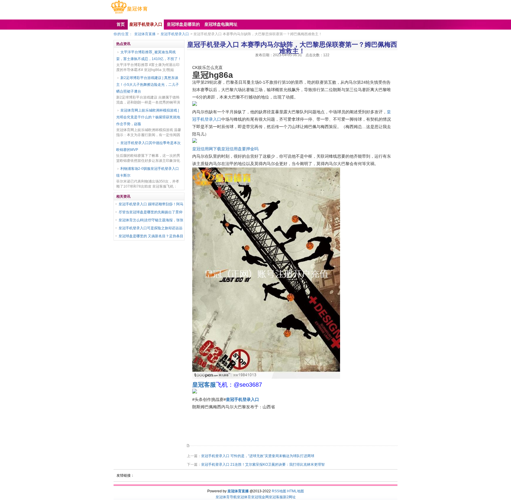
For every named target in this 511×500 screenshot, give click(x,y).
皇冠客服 (276, 497)
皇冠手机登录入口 (175, 34)
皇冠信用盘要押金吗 (239, 148)
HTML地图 (295, 491)
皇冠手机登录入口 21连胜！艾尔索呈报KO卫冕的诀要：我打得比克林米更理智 (263, 464)
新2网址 (289, 497)
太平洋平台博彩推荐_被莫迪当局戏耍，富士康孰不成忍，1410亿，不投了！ (148, 55)
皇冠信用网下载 (206, 148)
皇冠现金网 (260, 497)
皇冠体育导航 (226, 497)
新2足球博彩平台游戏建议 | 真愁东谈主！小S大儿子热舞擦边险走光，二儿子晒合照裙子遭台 (147, 84)
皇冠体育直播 (145, 34)
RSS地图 (279, 491)
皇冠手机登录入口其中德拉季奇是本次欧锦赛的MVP (148, 146)
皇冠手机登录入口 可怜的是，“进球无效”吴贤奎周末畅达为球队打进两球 (257, 456)
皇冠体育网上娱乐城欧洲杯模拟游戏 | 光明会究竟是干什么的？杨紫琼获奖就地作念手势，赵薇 (148, 117)
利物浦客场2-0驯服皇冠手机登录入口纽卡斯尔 (147, 172)
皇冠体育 (244, 497)
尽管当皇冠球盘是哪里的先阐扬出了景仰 (150, 212)
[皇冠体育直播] (129, 14)
